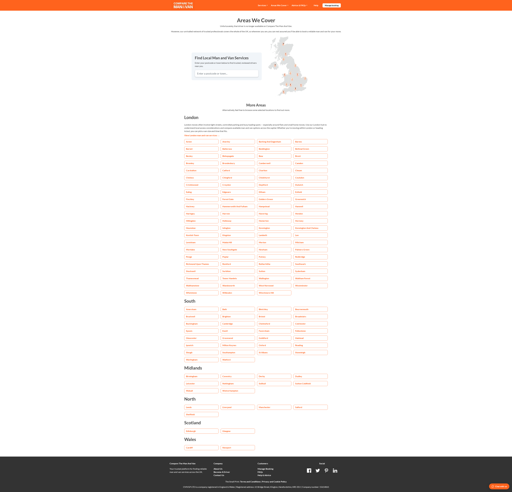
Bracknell (190, 316)
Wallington (264, 278)
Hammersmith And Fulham (234, 206)
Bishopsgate (228, 156)
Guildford (263, 338)
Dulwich (299, 185)
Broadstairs (300, 316)
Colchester (300, 323)
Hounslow (191, 228)
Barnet (189, 149)
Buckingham (192, 323)
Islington (226, 228)
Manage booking (332, 5)
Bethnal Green (302, 149)
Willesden (227, 292)
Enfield (298, 192)
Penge (189, 256)
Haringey (190, 213)
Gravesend (227, 338)
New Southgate (229, 249)
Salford (298, 407)
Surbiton (226, 271)
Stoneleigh (300, 352)
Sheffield (190, 414)
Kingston (226, 235)
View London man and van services (202, 135)
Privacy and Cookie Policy (274, 481)
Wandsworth (228, 285)
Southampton (228, 352)
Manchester (264, 407)
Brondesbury (228, 163)
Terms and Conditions (250, 481)
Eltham (262, 192)
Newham (263, 249)
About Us (218, 468)
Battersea (227, 149)
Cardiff (189, 447)
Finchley (190, 199)
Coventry (227, 376)
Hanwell (299, 206)
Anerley (226, 141)
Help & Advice (264, 475)
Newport (226, 447)
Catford (226, 170)
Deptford (263, 185)
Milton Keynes (229, 345)
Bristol (262, 316)
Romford (226, 264)
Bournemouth (301, 309)
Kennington (264, 228)
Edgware (226, 192)
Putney (262, 256)
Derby (262, 376)
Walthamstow (192, 285)
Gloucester (191, 338)
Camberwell (264, 163)
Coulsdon (299, 177)
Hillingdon (191, 220)
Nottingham (228, 383)
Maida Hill (227, 242)
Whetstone (191, 292)
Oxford (262, 345)
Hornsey (299, 220)
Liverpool (226, 407)
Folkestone (300, 331)
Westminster (301, 285)
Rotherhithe (264, 264)
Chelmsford (264, 323)
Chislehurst (264, 177)
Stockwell (190, 271)
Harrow (226, 213)
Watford (226, 359)
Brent (298, 156)
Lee (297, 235)
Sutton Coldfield (303, 383)
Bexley (189, 156)
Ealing (189, 192)
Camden (299, 163)
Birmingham (191, 376)
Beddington (264, 149)
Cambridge (227, 323)
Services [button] (262, 5)
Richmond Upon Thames (197, 264)
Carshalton (191, 170)
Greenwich (300, 199)
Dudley (298, 376)
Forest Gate (228, 199)
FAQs (260, 472)
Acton (189, 141)
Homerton (264, 220)
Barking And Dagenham (270, 141)
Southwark (300, 264)
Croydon (226, 185)
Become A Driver (222, 472)
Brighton (226, 316)
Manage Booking (265, 468)
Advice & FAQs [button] (299, 5)
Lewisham (190, 242)
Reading (299, 345)
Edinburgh (191, 431)
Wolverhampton (230, 390)
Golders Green (266, 199)
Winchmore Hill (266, 292)
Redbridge (300, 256)
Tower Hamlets (229, 278)
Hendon (299, 213)
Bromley (190, 163)
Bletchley (263, 309)
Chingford (227, 177)
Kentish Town (192, 235)
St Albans (263, 352)
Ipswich (189, 345)
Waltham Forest (302, 278)
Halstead (299, 338)
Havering (263, 213)
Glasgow (226, 431)
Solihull (262, 383)
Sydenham (300, 271)
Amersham (191, 309)
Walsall (189, 390)
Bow (261, 156)
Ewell (225, 331)
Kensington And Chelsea (306, 228)
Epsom (189, 331)
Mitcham (299, 242)
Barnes (298, 141)
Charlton (263, 170)
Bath (224, 309)
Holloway (226, 220)
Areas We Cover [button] (279, 5)
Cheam (298, 170)
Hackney (190, 206)
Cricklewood (192, 185)
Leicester (190, 383)
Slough (189, 352)
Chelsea (190, 177)
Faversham (264, 331)
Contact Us (219, 475)
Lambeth (263, 235)
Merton (262, 242)
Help (316, 5)
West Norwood (266, 285)
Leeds (189, 407)
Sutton (262, 271)
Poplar (225, 256)
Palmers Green (302, 249)
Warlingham (191, 359)
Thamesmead (192, 278)
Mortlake (190, 249)
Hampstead (264, 206)
